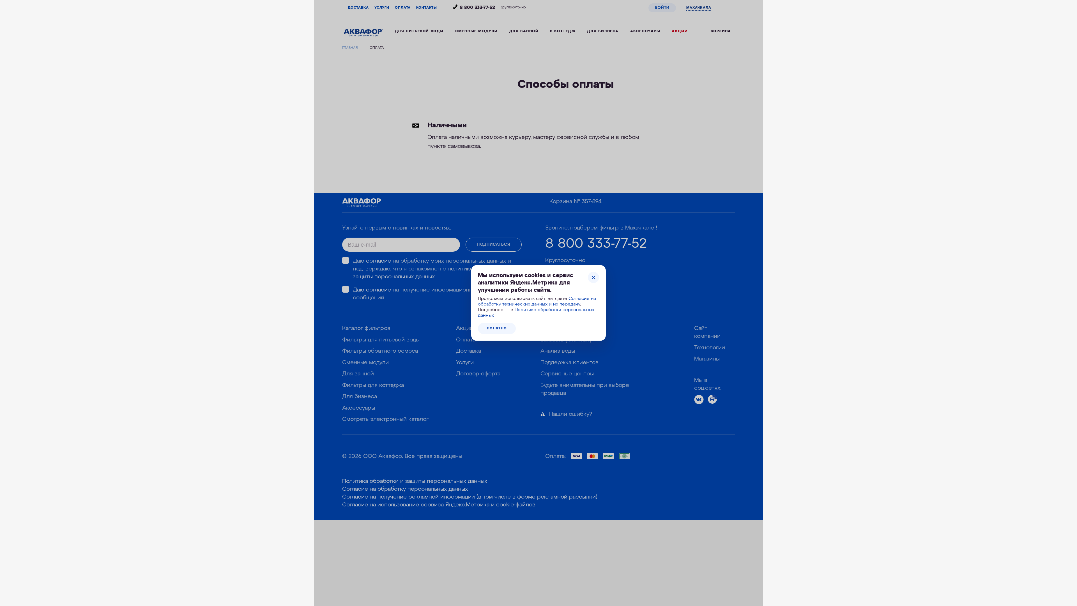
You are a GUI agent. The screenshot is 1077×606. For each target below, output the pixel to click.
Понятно (497, 328)
